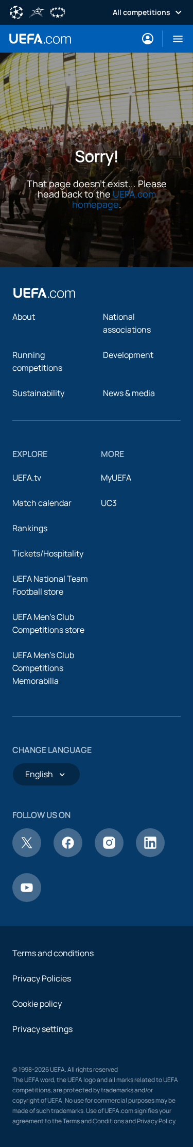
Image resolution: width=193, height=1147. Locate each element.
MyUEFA (116, 477)
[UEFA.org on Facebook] (68, 854)
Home (40, 39)
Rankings (29, 528)
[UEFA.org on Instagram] (109, 854)
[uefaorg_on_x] (26, 854)
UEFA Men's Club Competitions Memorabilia (43, 667)
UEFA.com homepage (114, 199)
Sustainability (38, 393)
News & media (129, 393)
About (23, 316)
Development (128, 355)
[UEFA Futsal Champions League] (37, 11)
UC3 (109, 503)
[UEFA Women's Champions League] (57, 11)
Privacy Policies (41, 978)
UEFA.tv (26, 477)
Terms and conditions (53, 953)
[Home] (44, 293)
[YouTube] (26, 899)
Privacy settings (42, 1029)
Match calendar (42, 503)
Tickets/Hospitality (47, 553)
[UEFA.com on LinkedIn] (150, 854)
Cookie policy (37, 1003)
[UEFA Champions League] (16, 11)
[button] (174, 38)
